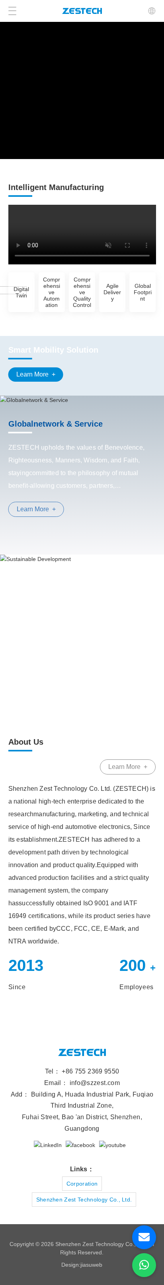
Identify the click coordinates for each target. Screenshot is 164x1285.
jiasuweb (91, 1265)
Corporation (82, 1183)
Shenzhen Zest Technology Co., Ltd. (84, 1199)
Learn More (35, 374)
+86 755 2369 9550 (90, 1071)
